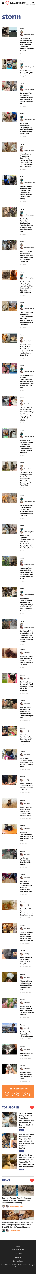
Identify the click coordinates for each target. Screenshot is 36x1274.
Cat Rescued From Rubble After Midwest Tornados (26, 1034)
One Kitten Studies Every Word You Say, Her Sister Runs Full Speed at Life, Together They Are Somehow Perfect (26, 1141)
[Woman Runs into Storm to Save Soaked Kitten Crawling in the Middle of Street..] (9, 803)
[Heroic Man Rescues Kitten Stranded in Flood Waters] (9, 854)
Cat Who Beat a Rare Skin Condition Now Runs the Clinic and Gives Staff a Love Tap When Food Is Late (26, 225)
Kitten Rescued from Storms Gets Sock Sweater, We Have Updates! (26, 738)
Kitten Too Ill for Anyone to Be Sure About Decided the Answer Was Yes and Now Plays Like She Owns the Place (26, 1161)
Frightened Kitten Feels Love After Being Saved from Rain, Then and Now (26, 985)
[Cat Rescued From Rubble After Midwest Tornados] (9, 1028)
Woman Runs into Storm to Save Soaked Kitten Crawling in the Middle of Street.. (26, 811)
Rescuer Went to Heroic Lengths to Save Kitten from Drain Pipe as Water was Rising (27, 1010)
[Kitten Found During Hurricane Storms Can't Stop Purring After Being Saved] (9, 754)
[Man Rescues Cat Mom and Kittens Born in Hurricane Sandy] (9, 1069)
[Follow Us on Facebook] (7, 1094)
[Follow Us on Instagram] (18, 1094)
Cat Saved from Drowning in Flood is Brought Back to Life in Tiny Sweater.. (26, 686)
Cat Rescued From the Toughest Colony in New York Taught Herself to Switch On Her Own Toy (26, 98)
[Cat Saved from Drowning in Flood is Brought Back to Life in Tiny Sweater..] (9, 678)
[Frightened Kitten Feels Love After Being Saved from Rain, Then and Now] (9, 977)
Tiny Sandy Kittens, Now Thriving (27, 1054)
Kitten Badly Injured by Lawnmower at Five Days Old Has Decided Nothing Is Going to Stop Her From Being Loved (27, 542)
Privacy (18, 1257)
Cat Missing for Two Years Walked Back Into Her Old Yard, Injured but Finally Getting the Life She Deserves (27, 636)
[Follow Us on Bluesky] (24, 1094)
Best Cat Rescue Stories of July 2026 (26, 72)
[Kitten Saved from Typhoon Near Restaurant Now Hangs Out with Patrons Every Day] (9, 928)
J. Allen (26, 67)
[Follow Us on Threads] (29, 1094)
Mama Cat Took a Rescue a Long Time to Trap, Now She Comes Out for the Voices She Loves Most (26, 256)
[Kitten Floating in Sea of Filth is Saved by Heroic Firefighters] (9, 954)
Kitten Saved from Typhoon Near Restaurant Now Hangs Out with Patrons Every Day (26, 936)
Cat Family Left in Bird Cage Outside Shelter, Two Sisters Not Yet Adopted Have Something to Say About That (26, 479)
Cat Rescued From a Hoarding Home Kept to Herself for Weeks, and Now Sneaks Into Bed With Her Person (26, 287)
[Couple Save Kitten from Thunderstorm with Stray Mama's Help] (9, 905)
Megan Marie (28, 34)
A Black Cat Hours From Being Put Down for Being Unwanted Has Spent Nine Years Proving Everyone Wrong (26, 192)
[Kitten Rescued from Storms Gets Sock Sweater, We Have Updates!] (9, 731)
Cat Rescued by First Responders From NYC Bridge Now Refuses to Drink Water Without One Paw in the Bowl (27, 44)
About (18, 1246)
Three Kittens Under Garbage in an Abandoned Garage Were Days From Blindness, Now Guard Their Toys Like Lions (26, 604)
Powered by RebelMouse (30, 4)
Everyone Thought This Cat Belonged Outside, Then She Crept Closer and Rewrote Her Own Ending (16, 1200)
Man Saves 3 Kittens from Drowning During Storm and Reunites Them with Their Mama (26, 886)
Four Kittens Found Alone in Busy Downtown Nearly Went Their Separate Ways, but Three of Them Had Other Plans (27, 318)
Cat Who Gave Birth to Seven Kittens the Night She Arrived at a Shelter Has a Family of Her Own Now (26, 510)
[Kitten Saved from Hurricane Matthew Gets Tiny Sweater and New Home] (9, 780)
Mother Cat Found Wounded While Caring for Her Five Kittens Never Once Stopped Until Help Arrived (26, 573)
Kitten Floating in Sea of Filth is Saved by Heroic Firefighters (26, 961)
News (22, 28)
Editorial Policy (18, 1250)
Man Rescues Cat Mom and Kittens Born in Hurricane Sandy (26, 1075)
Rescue (22, 902)
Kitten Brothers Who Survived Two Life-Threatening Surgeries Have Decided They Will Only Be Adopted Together (17, 1224)
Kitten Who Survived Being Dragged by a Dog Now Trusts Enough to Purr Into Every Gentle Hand (27, 128)
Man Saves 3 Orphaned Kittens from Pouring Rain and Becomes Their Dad (26, 836)
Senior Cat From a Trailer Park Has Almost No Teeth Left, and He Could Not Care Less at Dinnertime (26, 350)
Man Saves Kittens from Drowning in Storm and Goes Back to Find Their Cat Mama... (26, 660)
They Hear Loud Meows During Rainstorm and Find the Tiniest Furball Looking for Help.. (26, 712)
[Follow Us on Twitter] (13, 1094)
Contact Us (18, 1254)
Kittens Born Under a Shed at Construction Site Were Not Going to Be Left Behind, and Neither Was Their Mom (27, 381)
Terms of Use (18, 1261)
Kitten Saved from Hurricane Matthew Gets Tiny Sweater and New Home (26, 787)
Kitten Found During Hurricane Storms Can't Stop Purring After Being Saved (26, 762)
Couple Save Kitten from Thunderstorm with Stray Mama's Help (27, 912)
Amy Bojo (31, 89)
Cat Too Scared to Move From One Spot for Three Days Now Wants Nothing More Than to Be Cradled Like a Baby (27, 414)
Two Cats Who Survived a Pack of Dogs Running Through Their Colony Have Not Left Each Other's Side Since (26, 446)
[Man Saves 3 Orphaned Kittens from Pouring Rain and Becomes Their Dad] (9, 829)
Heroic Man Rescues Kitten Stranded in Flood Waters (26, 861)
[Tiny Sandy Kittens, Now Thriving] (9, 1049)
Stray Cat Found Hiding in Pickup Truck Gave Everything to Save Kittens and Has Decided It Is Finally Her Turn (26, 1120)
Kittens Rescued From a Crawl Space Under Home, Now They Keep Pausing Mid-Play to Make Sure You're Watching (26, 160)
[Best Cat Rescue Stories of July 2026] (9, 64)
